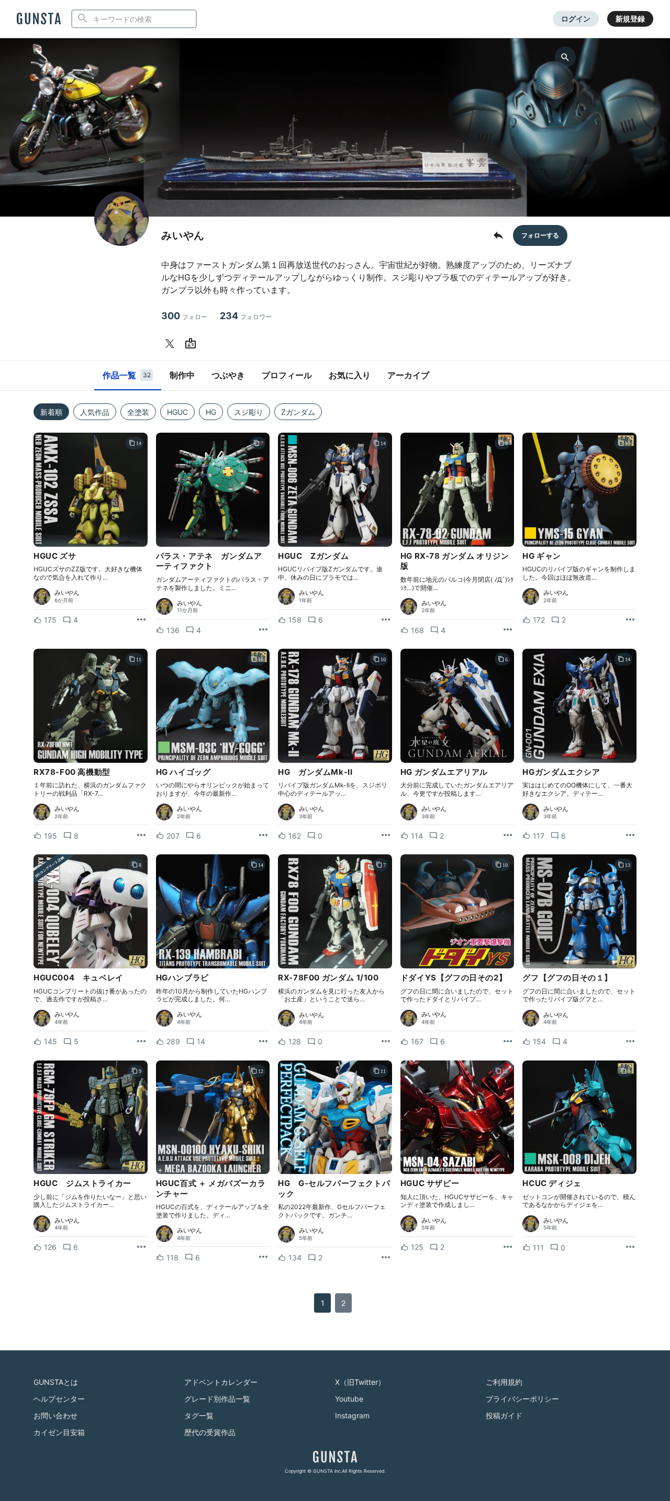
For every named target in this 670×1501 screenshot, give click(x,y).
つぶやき (228, 375)
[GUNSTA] (39, 19)
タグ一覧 (199, 1415)
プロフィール (287, 375)
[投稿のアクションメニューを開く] (141, 620)
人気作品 (94, 412)
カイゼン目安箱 (59, 1432)
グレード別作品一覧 (217, 1398)
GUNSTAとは (56, 1382)
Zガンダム (298, 412)
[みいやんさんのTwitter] (171, 343)
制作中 (182, 375)
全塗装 (138, 412)
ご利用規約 (504, 1382)
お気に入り (350, 375)
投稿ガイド (504, 1415)
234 (246, 315)
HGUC (177, 412)
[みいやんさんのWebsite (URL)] (192, 343)
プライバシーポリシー (522, 1398)
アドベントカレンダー (221, 1382)
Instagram (352, 1415)
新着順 (51, 412)
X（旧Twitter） (360, 1382)
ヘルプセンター (59, 1398)
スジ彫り (248, 412)
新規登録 (630, 18)
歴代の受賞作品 (210, 1432)
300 (184, 315)
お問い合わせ (55, 1415)
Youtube (349, 1398)
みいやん (67, 592)
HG (211, 412)
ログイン (575, 18)
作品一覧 (127, 375)
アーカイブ (408, 375)
